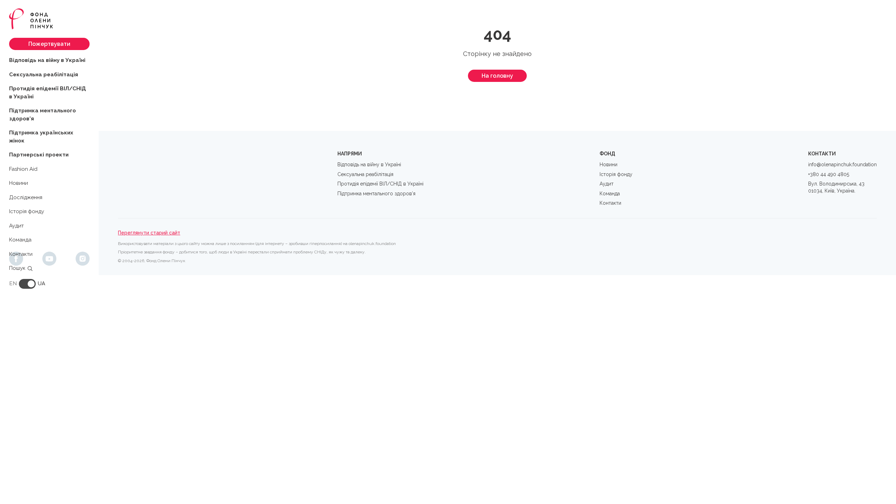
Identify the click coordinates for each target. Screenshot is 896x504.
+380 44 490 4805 (828, 174)
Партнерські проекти (39, 155)
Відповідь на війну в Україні (47, 60)
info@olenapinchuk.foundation (842, 164)
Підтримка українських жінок (41, 137)
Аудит (16, 226)
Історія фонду (26, 211)
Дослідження (25, 197)
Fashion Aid (23, 169)
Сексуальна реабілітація (43, 74)
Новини (18, 183)
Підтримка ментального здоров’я (42, 114)
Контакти (21, 254)
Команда (20, 240)
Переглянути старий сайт (149, 233)
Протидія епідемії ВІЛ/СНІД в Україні (47, 92)
